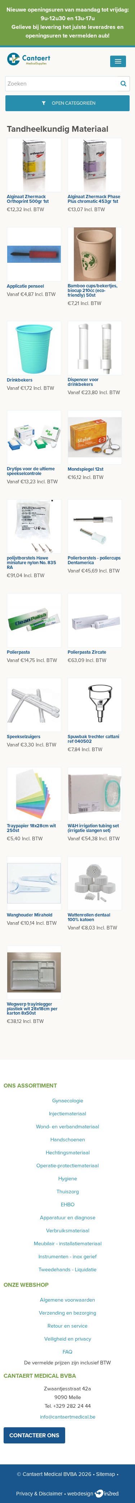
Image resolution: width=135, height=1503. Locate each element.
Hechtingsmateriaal (68, 1153)
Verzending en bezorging (67, 1313)
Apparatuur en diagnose (67, 1218)
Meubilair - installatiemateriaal (68, 1244)
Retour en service (67, 1326)
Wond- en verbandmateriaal (67, 1127)
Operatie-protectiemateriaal (67, 1166)
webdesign (81, 1493)
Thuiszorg (68, 1192)
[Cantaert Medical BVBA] (34, 59)
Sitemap (105, 1474)
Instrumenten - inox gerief (67, 1257)
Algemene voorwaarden (67, 1300)
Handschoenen (67, 1140)
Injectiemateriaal (67, 1114)
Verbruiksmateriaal (67, 1231)
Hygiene (67, 1179)
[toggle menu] (118, 61)
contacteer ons (34, 1435)
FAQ (67, 1352)
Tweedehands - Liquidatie (67, 1270)
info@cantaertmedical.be (67, 1417)
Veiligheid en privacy (67, 1339)
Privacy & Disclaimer (39, 1493)
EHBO (68, 1205)
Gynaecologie (67, 1101)
